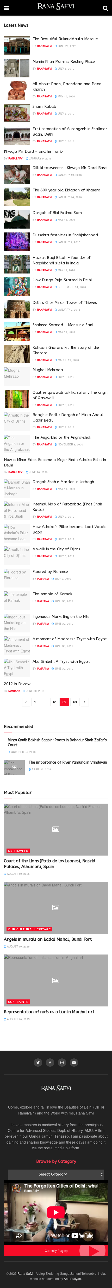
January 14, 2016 (69, 197)
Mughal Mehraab (48, 370)
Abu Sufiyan (72, 1278)
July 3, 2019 (65, 377)
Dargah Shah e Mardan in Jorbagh (63, 481)
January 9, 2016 (40, 158)
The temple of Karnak (52, 594)
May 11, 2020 (66, 220)
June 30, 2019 (63, 601)
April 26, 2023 (41, 769)
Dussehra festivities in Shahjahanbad (65, 235)
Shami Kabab (44, 106)
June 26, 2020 (66, 46)
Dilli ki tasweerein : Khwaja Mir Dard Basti (70, 167)
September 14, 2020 (71, 287)
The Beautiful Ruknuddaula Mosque (65, 39)
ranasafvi (44, 46)
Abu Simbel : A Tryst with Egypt (61, 661)
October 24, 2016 (23, 752)
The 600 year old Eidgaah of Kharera (67, 190)
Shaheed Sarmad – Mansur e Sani (63, 325)
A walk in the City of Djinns (56, 549)
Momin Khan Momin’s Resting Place (64, 61)
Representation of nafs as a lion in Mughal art (49, 1011)
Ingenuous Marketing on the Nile (61, 616)
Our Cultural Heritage (29, 929)
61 (55, 701)
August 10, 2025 (18, 874)
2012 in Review (17, 684)
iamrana (43, 578)
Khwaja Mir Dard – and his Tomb (33, 151)
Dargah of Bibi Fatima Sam (57, 212)
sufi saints (18, 1001)
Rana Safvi (25, 1273)
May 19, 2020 (66, 96)
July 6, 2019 (65, 68)
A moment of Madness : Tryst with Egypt (70, 639)
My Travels (18, 851)
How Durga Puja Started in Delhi (62, 280)
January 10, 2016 (69, 175)
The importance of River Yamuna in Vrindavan (68, 762)
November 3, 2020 (70, 444)
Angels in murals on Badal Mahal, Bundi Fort (47, 939)
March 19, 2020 (68, 360)
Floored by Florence (50, 571)
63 (75, 701)
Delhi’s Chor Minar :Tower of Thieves (65, 302)
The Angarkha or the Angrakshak (62, 437)
